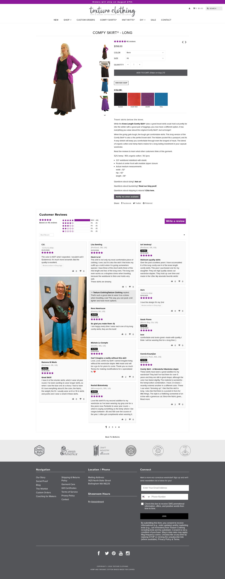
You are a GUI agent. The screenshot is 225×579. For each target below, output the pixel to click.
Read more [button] (145, 399)
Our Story (40, 477)
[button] (120, 41)
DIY (141, 20)
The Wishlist (42, 488)
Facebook (126, 203)
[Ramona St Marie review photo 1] (63, 318)
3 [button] (112, 427)
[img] (63, 252)
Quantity (119, 65)
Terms (176, 539)
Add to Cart (150, 73)
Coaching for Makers (46, 496)
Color (117, 52)
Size (116, 58)
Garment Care (68, 484)
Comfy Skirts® (108, 20)
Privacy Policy (68, 495)
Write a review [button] (175, 221)
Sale (153, 20)
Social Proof (42, 481)
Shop (66, 20)
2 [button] (109, 427)
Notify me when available (127, 197)
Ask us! (138, 181)
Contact (166, 20)
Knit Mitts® (128, 20)
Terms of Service (69, 492)
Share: (116, 203)
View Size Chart (121, 83)
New (56, 20)
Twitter (138, 203)
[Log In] (189, 8)
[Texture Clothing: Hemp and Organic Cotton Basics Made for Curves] (112, 12)
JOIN (164, 516)
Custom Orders (86, 20)
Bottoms (116, 437)
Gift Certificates (68, 488)
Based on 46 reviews (48, 222)
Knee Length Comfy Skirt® (133, 124)
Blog (38, 485)
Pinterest (148, 203)
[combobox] (145, 497)
